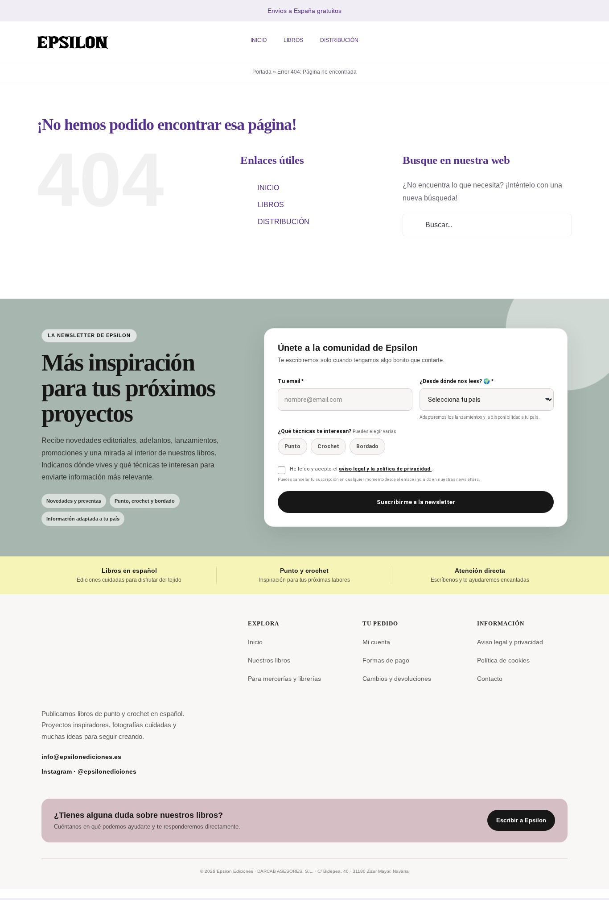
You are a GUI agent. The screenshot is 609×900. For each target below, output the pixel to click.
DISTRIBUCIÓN (283, 221)
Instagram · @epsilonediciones (88, 771)
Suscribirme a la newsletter (416, 502)
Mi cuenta (376, 642)
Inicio (255, 642)
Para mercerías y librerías (284, 678)
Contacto (489, 678)
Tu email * (291, 381)
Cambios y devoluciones (396, 678)
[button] (540, 41)
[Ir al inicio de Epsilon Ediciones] (78, 657)
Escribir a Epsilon (521, 820)
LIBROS (271, 204)
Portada (262, 72)
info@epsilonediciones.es (81, 756)
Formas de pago (385, 660)
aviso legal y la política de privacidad (385, 469)
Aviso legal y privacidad (510, 642)
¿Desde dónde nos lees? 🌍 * (457, 381)
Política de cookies (503, 660)
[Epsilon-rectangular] (72, 32)
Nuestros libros (269, 660)
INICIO (268, 188)
